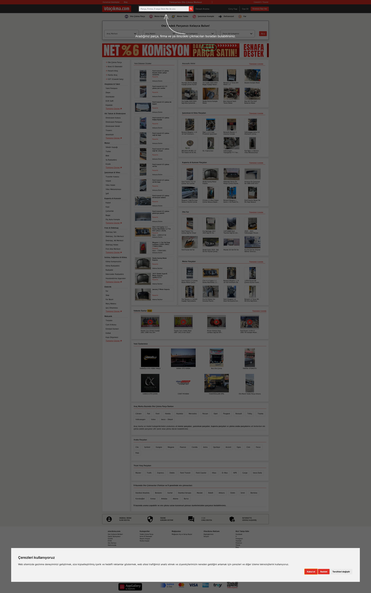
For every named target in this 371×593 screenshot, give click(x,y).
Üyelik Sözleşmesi (114, 536)
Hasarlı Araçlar (145, 538)
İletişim (206, 536)
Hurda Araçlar (144, 541)
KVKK (110, 541)
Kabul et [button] (311, 571)
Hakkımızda (112, 545)
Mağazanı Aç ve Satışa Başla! (182, 534)
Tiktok (238, 545)
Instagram (239, 538)
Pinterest (239, 543)
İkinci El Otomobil (146, 536)
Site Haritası (112, 543)
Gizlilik (110, 538)
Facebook (239, 534)
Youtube (238, 541)
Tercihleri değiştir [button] (341, 571)
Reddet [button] (323, 571)
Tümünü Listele (256, 262)
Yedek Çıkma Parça (146, 534)
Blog (237, 547)
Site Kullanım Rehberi (115, 534)
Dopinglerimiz (208, 534)
